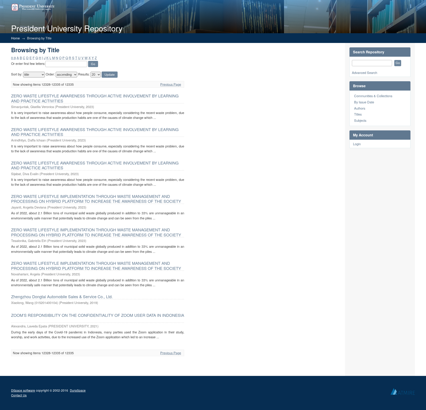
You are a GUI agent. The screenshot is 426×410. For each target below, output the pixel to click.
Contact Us (19, 395)
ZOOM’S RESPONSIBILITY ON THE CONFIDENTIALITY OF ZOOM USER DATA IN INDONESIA (97, 315)
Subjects (360, 120)
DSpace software (23, 390)
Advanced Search (364, 72)
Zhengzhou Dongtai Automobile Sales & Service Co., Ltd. (62, 296)
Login (357, 143)
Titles (358, 114)
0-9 (13, 57)
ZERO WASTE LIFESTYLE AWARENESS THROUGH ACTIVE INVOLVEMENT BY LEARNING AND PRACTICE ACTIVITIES (95, 98)
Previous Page (170, 84)
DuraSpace (78, 390)
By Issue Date (364, 102)
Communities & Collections (373, 95)
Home (15, 38)
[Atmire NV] (402, 392)
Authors (359, 108)
